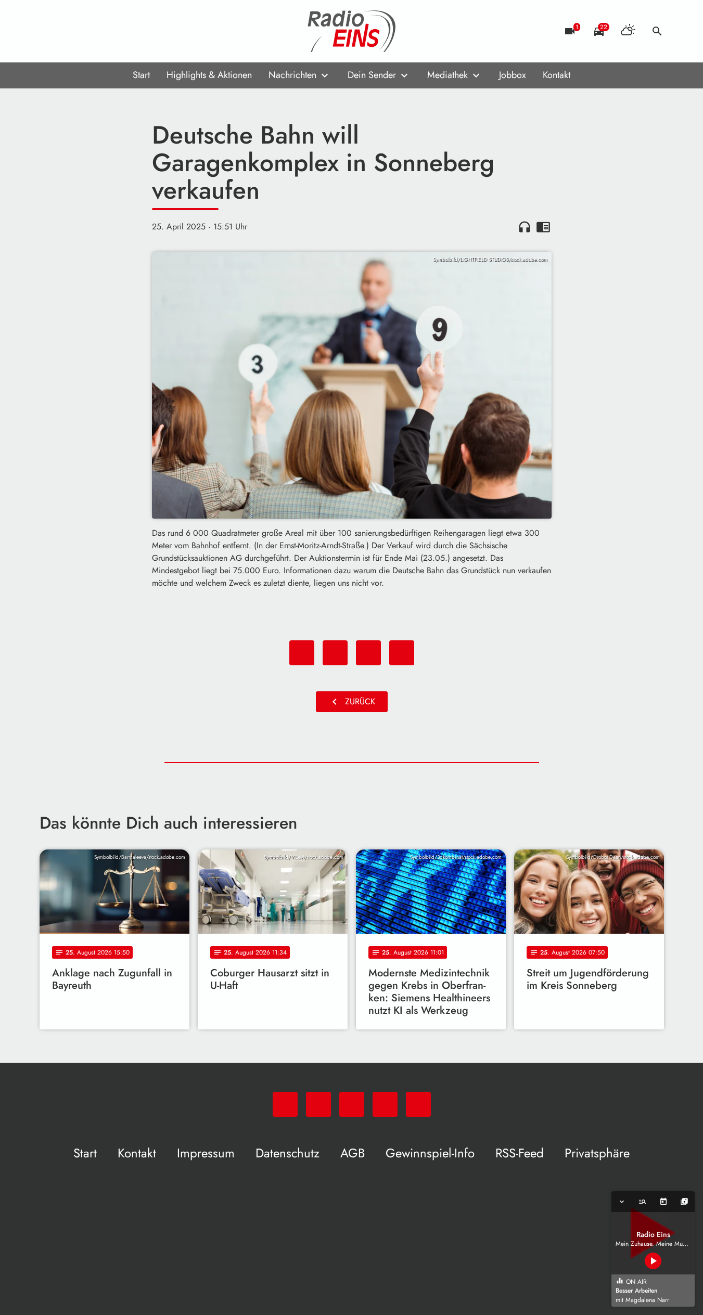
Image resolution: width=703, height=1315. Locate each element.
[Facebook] (70, 31)
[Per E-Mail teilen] (401, 652)
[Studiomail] (112, 31)
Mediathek (447, 75)
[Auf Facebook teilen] (301, 652)
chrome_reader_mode (543, 227)
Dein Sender (372, 75)
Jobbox (512, 75)
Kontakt (556, 75)
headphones (524, 227)
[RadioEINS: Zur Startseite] (352, 31)
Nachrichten (292, 75)
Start (141, 75)
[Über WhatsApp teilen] (368, 652)
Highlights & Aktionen (209, 75)
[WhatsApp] (50, 31)
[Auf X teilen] (335, 652)
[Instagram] (91, 31)
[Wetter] (628, 31)
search (657, 31)
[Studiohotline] (133, 31)
